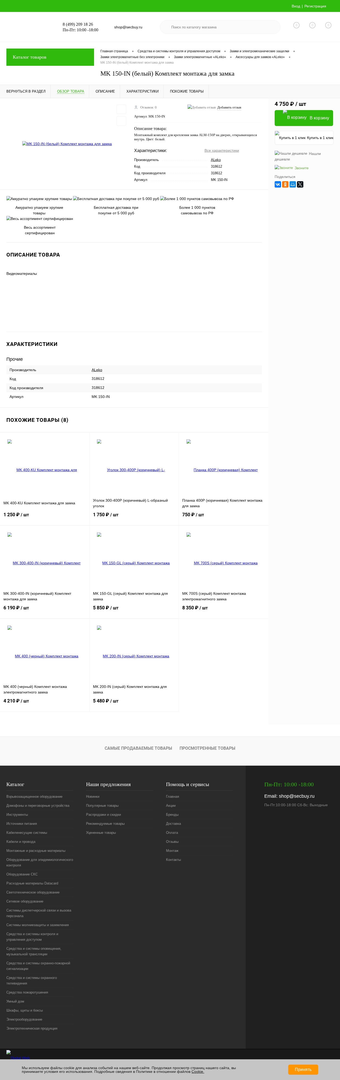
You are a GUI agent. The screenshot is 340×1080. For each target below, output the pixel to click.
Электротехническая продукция (31, 1028)
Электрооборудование (24, 1019)
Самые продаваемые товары (138, 748)
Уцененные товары (101, 833)
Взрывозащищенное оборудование (34, 797)
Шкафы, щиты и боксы (24, 1010)
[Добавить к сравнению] (121, 121)
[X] (300, 184)
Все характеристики (222, 150)
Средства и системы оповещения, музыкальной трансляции (33, 951)
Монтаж (172, 851)
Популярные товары (102, 806)
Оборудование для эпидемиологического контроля (39, 862)
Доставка (173, 824)
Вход (296, 6)
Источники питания (21, 824)
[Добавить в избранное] (121, 109)
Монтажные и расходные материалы (35, 851)
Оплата (172, 833)
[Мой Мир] (293, 184)
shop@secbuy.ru (296, 796)
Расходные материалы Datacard (32, 883)
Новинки (92, 797)
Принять (303, 1069)
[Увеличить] (67, 144)
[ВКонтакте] (278, 184)
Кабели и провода (20, 842)
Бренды (172, 815)
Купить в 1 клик (320, 138)
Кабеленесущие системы (26, 833)
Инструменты (17, 815)
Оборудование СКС (22, 874)
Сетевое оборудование (24, 901)
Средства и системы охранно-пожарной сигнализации (38, 966)
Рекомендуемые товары (105, 824)
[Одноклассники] (285, 184)
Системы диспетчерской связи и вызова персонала (38, 913)
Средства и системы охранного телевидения (31, 980)
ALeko (216, 160)
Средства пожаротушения (27, 992)
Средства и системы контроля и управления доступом (32, 937)
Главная (172, 797)
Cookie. (198, 1071)
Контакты (173, 860)
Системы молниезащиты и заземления (37, 925)
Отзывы (172, 842)
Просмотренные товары (207, 748)
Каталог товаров (29, 57)
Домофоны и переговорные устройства (37, 806)
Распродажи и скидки (103, 815)
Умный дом (15, 1001)
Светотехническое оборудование (33, 892)
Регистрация (315, 6)
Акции (171, 806)
